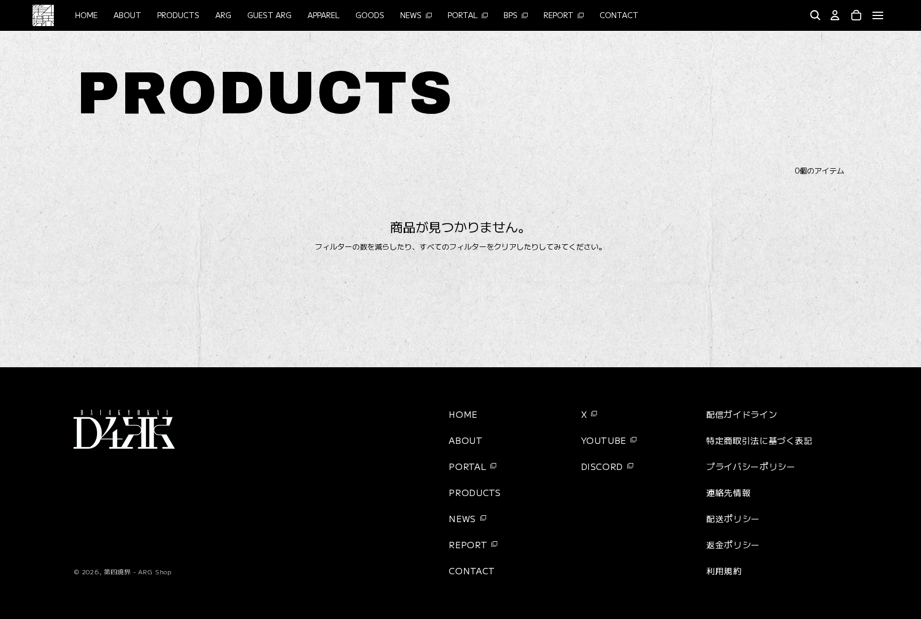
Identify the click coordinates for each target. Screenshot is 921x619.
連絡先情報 (728, 492)
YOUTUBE (603, 440)
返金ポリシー (733, 544)
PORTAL (467, 466)
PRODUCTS (474, 492)
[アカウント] (835, 15)
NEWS (462, 518)
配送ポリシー (733, 518)
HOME (463, 414)
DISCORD (602, 466)
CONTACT (472, 570)
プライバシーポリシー (750, 466)
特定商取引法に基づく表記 (759, 440)
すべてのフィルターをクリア (467, 246)
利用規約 (724, 570)
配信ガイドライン (741, 414)
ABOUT (465, 440)
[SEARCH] (815, 15)
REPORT (468, 544)
